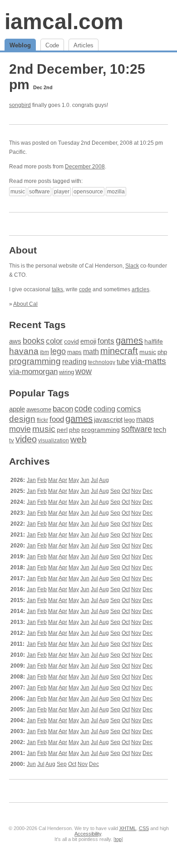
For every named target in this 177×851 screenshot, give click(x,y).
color (54, 341)
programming (35, 361)
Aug (104, 480)
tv (11, 440)
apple (17, 409)
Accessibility (87, 833)
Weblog (20, 45)
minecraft (119, 351)
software (39, 191)
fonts (106, 340)
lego (58, 351)
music (17, 191)
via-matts (148, 361)
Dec (147, 491)
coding (104, 409)
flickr (42, 420)
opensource (88, 191)
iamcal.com (64, 22)
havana (24, 351)
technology (101, 362)
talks (57, 289)
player (61, 191)
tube (123, 361)
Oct (126, 491)
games (129, 340)
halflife (153, 341)
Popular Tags (39, 393)
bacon (63, 409)
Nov (136, 491)
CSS (144, 828)
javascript (108, 419)
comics (129, 409)
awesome (38, 409)
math (91, 351)
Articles (83, 45)
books (33, 340)
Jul (94, 480)
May (74, 480)
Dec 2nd (43, 87)
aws (15, 341)
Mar (53, 480)
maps (74, 352)
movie (20, 429)
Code (52, 45)
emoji (88, 341)
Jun (84, 480)
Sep (115, 491)
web (78, 439)
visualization (53, 440)
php (162, 352)
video (26, 439)
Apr (63, 480)
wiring (66, 372)
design (22, 419)
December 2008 (85, 166)
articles (140, 289)
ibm (44, 352)
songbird (20, 105)
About (23, 250)
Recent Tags (37, 324)
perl (62, 429)
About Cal (25, 304)
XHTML (127, 828)
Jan (31, 480)
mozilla (116, 191)
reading (74, 361)
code (85, 289)
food (56, 419)
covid (71, 341)
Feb (42, 480)
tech (159, 429)
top (118, 839)
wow (83, 371)
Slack (132, 266)
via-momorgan (33, 371)
